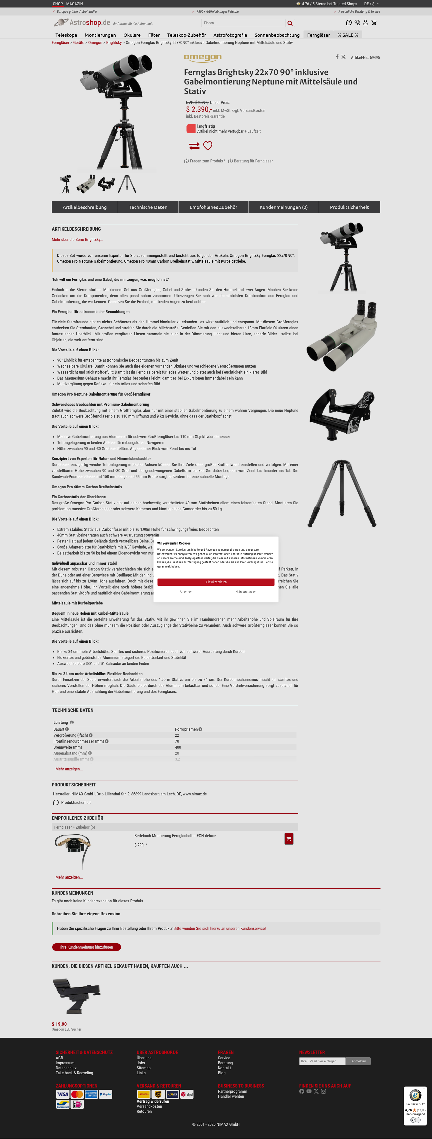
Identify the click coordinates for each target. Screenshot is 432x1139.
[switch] (415, 1120)
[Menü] (424, 1090)
